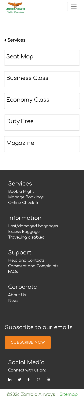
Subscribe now (28, 342)
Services (16, 40)
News (13, 301)
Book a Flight (21, 191)
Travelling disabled (26, 237)
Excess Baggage (24, 232)
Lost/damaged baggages (33, 226)
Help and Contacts (26, 260)
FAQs (13, 272)
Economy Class (27, 100)
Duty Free (20, 121)
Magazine (20, 143)
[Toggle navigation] (73, 6)
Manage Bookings (26, 197)
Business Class (27, 78)
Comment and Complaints (33, 266)
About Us (17, 295)
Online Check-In (23, 203)
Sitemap (69, 394)
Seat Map (19, 57)
